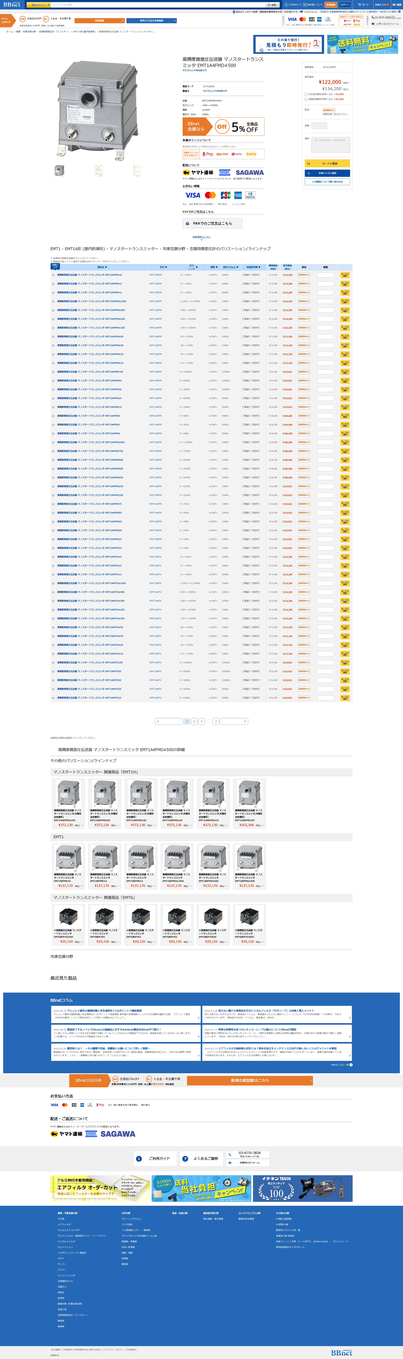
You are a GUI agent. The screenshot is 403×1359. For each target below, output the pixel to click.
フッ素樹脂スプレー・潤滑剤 (136, 1230)
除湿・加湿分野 (180, 1213)
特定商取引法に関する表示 (88, 1349)
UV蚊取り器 (282, 1224)
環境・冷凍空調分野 (26, 31)
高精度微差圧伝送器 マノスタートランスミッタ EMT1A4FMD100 (90, 495)
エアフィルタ (64, 1224)
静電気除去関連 (246, 1219)
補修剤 (61, 1326)
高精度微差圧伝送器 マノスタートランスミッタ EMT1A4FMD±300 (91, 310)
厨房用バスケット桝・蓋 (288, 1230)
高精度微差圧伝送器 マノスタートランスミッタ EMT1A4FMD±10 (90, 363)
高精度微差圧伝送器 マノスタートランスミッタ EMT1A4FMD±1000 (91, 301)
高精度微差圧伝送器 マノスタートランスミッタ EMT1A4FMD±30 (90, 345)
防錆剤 (125, 1258)
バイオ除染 (127, 1224)
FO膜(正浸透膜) (284, 1219)
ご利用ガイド (295, 4)
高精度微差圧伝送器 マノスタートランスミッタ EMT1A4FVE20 (89, 689)
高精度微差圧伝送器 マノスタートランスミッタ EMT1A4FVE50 (89, 671)
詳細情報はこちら (201, 237)
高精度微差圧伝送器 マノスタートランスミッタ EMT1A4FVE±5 (89, 557)
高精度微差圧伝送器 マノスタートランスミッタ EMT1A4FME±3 (89, 283)
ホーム (9, 31)
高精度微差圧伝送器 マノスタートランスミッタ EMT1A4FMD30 (89, 521)
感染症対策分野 (211, 1213)
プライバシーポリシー (114, 1349)
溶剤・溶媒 (127, 1253)
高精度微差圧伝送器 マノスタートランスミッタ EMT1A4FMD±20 (90, 354)
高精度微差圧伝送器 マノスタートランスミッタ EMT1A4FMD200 (90, 477)
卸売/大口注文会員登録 (151, 20)
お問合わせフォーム (250, 1162)
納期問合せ (304, 275)
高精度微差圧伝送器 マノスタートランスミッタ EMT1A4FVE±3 (89, 565)
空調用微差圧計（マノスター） (54, 31)
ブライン (62, 1270)
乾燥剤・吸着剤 (129, 1241)
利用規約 (131, 1349)
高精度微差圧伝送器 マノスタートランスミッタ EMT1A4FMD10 (89, 548)
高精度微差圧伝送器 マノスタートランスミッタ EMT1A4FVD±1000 (91, 583)
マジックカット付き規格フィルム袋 (139, 1236)
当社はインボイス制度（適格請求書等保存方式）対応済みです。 (268, 12)
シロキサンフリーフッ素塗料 (72, 1253)
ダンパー (62, 1264)
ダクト (61, 1258)
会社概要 (55, 1349)
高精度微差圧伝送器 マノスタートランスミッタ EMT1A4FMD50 (89, 512)
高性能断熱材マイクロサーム (290, 1247)
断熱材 (61, 1292)
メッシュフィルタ (66, 1275)
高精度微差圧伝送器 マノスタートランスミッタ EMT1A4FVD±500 (91, 592)
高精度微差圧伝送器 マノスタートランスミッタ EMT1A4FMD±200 (91, 319)
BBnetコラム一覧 (340, 1065)
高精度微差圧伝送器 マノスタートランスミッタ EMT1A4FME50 (89, 380)
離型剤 (125, 1264)
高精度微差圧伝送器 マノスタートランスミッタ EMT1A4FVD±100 (91, 618)
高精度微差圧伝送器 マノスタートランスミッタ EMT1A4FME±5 (89, 275)
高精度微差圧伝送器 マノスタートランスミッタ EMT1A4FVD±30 (90, 636)
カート (365, 4)
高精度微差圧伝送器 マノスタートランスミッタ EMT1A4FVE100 (90, 662)
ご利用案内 (67, 1349)
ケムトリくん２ (65, 1247)
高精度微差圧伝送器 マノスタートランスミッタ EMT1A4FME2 (88, 433)
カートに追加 (329, 164)
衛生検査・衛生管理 (213, 1219)
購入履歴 (397, 4)
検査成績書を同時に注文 (326, 99)
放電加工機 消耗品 (285, 1236)
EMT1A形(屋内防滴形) (84, 31)
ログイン (345, 4)
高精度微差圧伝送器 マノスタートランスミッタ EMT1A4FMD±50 (90, 336)
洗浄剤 (61, 1298)
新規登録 (330, 4)
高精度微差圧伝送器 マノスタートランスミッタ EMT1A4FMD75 (89, 504)
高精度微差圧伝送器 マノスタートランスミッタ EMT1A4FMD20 (89, 530)
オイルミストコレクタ (69, 1230)
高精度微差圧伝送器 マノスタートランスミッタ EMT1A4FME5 (88, 416)
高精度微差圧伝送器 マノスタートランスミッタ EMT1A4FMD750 (90, 451)
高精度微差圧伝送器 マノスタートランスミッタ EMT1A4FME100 (90, 371)
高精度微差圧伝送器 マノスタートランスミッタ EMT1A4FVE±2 (89, 574)
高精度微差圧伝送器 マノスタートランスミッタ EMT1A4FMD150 (90, 486)
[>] (234, 721)
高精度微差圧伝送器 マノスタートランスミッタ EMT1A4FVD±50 (90, 627)
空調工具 (62, 1309)
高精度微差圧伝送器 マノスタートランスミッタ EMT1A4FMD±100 (91, 327)
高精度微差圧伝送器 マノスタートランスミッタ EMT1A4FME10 (89, 407)
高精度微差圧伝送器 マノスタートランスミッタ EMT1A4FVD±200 (91, 609)
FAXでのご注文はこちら (212, 223)
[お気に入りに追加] (53, 275)
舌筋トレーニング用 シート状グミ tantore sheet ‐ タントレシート (312, 1241)
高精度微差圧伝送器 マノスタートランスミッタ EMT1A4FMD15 (89, 539)
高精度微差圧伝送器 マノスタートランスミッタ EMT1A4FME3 (88, 424)
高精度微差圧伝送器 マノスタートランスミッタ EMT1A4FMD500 (90, 460)
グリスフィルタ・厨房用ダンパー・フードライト (82, 1236)
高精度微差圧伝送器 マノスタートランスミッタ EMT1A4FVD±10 (90, 653)
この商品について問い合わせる (327, 181)
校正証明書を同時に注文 (326, 94)
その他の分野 (282, 1213)
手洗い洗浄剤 (128, 1247)
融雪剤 (61, 1320)
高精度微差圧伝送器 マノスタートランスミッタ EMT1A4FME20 (89, 398)
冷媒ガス (62, 1287)
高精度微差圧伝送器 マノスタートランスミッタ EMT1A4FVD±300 (91, 601)
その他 (61, 1219)
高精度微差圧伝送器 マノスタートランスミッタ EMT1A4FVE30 (89, 680)
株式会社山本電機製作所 (195, 70)
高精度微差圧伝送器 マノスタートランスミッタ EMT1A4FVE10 (89, 697)
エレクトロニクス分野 (249, 1213)
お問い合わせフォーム (388, 23)
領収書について (315, 4)
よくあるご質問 (206, 1158)
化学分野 (126, 1213)
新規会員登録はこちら (250, 1081)
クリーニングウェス (131, 1219)
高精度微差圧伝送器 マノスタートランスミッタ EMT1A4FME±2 (89, 292)
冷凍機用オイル (65, 1281)
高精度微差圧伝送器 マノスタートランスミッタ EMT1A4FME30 (89, 389)
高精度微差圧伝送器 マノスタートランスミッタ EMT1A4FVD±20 (90, 645)
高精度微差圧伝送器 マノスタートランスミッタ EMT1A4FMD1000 (91, 442)
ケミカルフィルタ (66, 1241)
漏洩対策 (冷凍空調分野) (70, 1304)
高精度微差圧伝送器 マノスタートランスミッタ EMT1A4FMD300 (90, 468)
